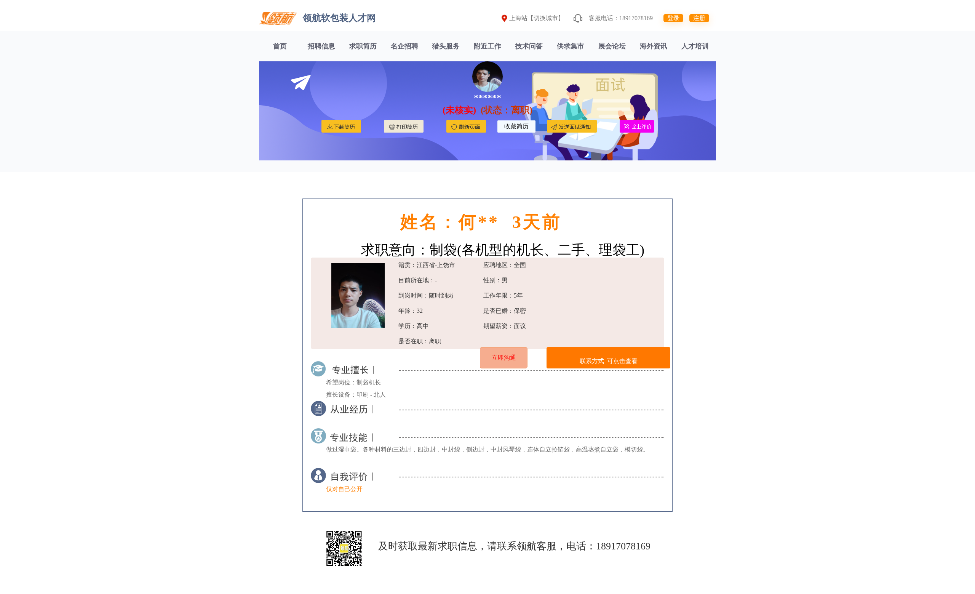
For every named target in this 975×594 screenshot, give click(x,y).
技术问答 (529, 46)
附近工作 (487, 46)
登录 (673, 18)
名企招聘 (404, 46)
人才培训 (695, 46)
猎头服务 (446, 46)
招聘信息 (321, 46)
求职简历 (363, 46)
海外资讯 (653, 46)
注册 (699, 18)
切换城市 (546, 18)
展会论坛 (612, 46)
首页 (280, 46)
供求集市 (570, 46)
